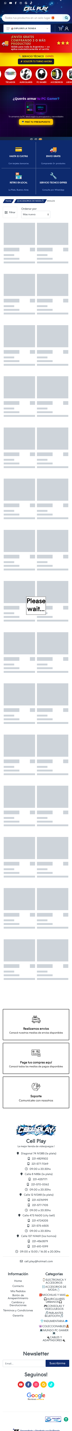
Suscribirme (57, 1363)
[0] (59, 28)
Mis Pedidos (18, 1291)
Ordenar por (29, 208)
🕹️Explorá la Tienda (23, 28)
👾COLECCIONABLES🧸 (54, 1326)
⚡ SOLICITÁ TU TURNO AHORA (36, 61)
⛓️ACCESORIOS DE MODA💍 (30, 201)
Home (8, 201)
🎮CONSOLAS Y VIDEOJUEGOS (54, 1307)
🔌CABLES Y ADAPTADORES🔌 (54, 1339)
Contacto (18, 1286)
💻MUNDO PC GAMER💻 (54, 1332)
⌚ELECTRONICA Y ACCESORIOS (54, 1281)
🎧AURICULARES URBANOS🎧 (54, 1300)
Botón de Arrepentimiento (18, 1297)
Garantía (18, 1315)
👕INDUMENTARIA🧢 (54, 1321)
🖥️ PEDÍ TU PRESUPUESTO (36, 122)
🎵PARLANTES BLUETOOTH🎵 (54, 1314)
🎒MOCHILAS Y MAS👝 (54, 1294)
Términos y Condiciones (18, 1310)
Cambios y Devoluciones (18, 1304)
